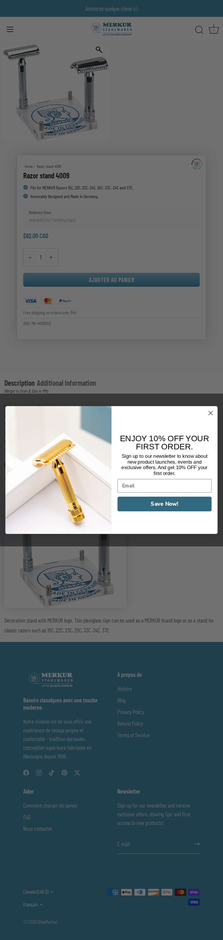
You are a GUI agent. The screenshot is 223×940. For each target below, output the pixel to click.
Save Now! (164, 503)
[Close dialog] (210, 413)
